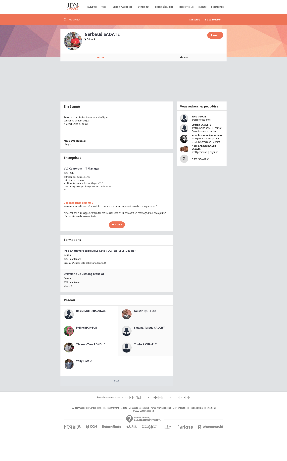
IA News (92, 6)
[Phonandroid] (210, 427)
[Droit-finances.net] (131, 427)
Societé (124, 408)
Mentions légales (180, 408)
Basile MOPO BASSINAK (91, 311)
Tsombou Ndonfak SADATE (207, 135)
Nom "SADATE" (200, 158)
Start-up (143, 6)
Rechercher (74, 19)
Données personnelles (139, 408)
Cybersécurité (164, 6)
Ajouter (217, 35)
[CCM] (91, 427)
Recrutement (113, 408)
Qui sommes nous (79, 408)
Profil (100, 57)
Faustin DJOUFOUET (146, 311)
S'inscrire (194, 19)
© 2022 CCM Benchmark (143, 411)
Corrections (210, 408)
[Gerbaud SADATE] (73, 41)
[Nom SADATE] (184, 159)
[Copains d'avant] (149, 427)
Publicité (101, 408)
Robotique (186, 6)
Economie (217, 6)
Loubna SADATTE (201, 124)
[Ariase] (185, 427)
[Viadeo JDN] (167, 427)
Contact (92, 408)
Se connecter (213, 19)
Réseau (184, 57)
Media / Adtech (122, 6)
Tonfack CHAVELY (145, 344)
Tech (104, 6)
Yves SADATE (199, 116)
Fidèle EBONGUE (86, 327)
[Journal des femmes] (72, 427)
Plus (116, 380)
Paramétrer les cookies (161, 408)
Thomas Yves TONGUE (90, 344)
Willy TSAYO (84, 361)
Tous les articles (196, 408)
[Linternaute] (111, 426)
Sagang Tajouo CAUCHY (149, 327)
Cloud (202, 6)
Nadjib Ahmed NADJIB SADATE (204, 147)
